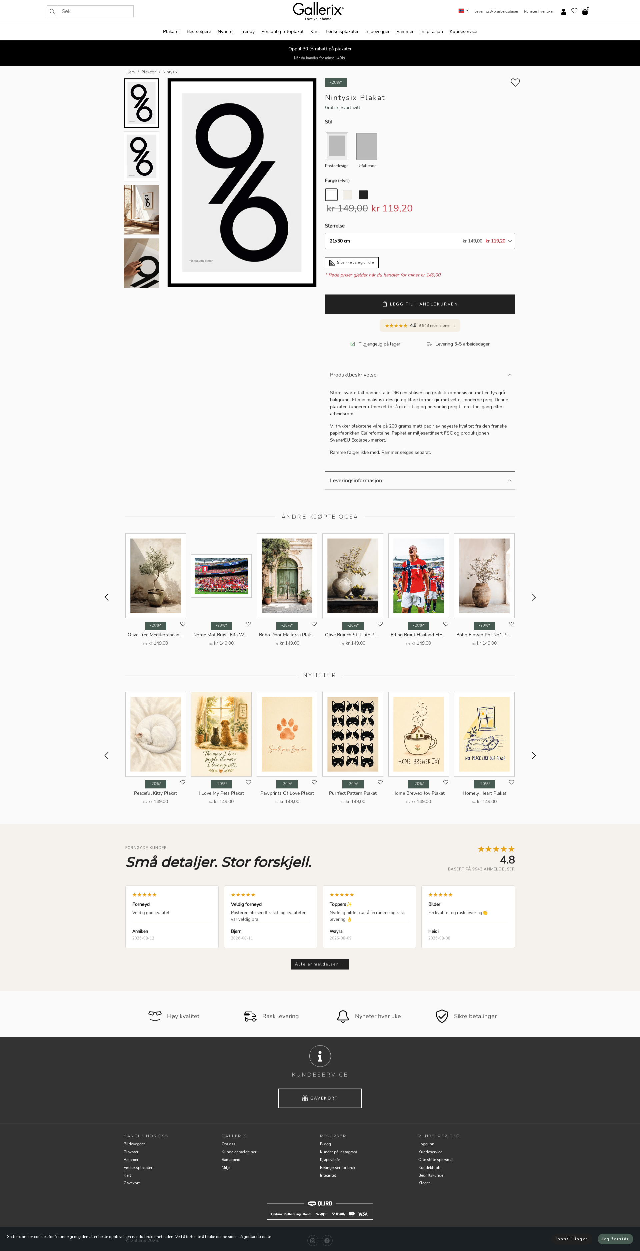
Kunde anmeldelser (239, 1152)
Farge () (337, 180)
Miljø (226, 1167)
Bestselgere (199, 31)
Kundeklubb (429, 1167)
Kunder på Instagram (338, 1152)
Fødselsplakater (342, 31)
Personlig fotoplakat (282, 31)
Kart (314, 31)
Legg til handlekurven (424, 304)
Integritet (328, 1175)
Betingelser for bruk (337, 1167)
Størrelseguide (354, 262)
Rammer (405, 31)
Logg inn (426, 1144)
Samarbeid (231, 1159)
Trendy (248, 31)
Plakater (171, 31)
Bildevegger (377, 31)
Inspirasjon (431, 31)
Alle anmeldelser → (320, 964)
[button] (52, 11)
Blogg (325, 1144)
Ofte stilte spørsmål (436, 1159)
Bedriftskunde (430, 1175)
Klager (424, 1183)
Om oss (228, 1144)
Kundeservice (463, 31)
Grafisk (332, 108)
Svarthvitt (350, 108)
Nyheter (226, 31)
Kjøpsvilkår (330, 1159)
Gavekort (324, 1098)
